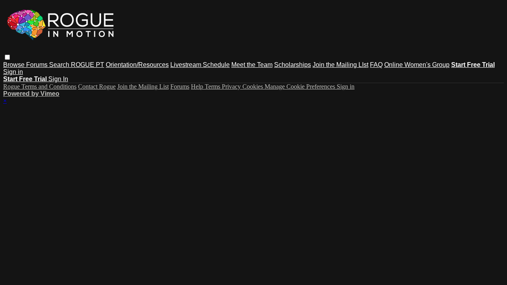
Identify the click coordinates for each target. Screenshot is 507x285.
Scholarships (292, 64)
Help (198, 86)
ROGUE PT (87, 64)
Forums (37, 64)
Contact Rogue (97, 86)
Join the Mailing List (143, 86)
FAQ (376, 64)
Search (60, 64)
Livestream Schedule (200, 64)
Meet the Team (252, 64)
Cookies (253, 86)
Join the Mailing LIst (340, 64)
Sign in (13, 71)
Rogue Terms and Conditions (39, 86)
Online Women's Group (417, 64)
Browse (14, 64)
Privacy (232, 86)
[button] (7, 57)
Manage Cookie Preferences (301, 86)
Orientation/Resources (137, 64)
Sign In (58, 79)
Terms (213, 86)
